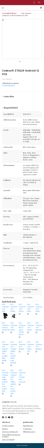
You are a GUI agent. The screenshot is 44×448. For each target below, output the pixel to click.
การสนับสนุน (27, 429)
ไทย (39, 2)
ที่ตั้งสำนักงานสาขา (29, 432)
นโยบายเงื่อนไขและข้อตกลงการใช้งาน (11, 436)
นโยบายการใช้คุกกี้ (8, 440)
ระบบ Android (7, 79)
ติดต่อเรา (5, 429)
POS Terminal (26, 13)
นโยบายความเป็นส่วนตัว (10, 432)
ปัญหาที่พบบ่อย (28, 426)
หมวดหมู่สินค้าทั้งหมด (9, 13)
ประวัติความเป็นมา (8, 426)
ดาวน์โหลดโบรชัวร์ (8, 85)
